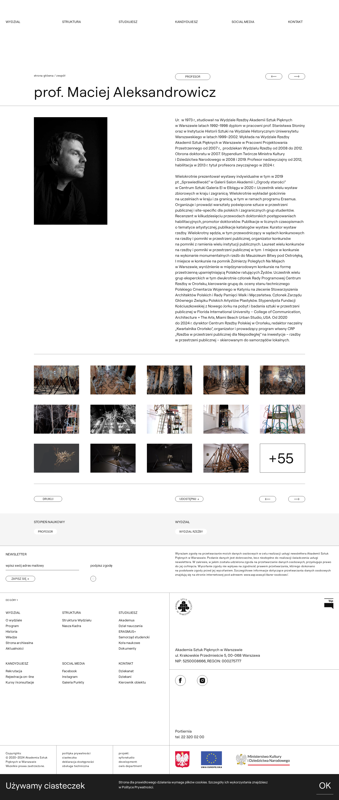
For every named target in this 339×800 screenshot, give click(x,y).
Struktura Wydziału (76, 620)
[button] (56, 379)
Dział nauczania (130, 626)
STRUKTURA (71, 22)
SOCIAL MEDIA (243, 22)
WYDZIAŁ (13, 22)
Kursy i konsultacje (20, 682)
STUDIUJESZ (128, 22)
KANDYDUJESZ (186, 22)
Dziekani (125, 677)
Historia (11, 631)
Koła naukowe (129, 643)
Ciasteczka (69, 757)
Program (12, 626)
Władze (11, 637)
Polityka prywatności (76, 753)
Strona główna (43, 75)
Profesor (192, 76)
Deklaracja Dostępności (78, 761)
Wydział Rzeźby (191, 531)
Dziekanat (126, 671)
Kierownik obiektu (132, 682)
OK (325, 785)
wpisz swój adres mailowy (25, 565)
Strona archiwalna (19, 643)
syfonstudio (127, 757)
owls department (130, 766)
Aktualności (14, 648)
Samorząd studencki (134, 637)
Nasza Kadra (71, 626)
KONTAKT (295, 22)
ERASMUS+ (127, 631)
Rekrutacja (14, 671)
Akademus (127, 620)
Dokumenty (127, 648)
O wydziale (14, 620)
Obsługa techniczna (75, 766)
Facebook (69, 671)
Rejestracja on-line (20, 677)
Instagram (70, 677)
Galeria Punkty (73, 682)
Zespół (60, 75)
